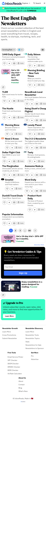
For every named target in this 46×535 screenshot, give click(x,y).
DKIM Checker (13, 363)
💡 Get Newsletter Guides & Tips (22, 251)
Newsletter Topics (33, 338)
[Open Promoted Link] (3, 87)
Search (38, 3)
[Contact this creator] (14, 63)
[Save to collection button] (9, 63)
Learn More (9, 316)
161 (29, 231)
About (21, 381)
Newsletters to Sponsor (35, 348)
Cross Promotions (9, 335)
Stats (27, 341)
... (25, 231)
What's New (23, 391)
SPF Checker (12, 360)
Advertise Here (39, 245)
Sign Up (23, 273)
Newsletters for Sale (33, 345)
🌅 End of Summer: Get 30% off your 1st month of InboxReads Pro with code (21, 9)
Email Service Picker (15, 357)
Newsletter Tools (32, 335)
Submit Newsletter (9, 338)
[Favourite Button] (4, 63)
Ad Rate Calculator (15, 373)
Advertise (35, 359)
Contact (22, 384)
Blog (20, 388)
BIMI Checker (13, 370)
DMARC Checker (14, 367)
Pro (32, 356)
